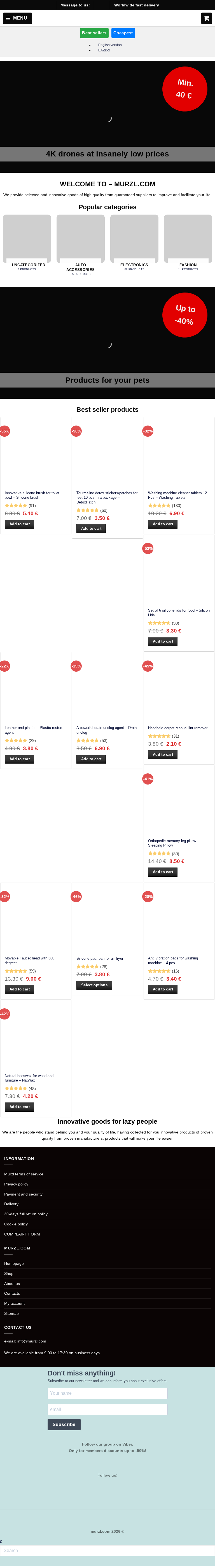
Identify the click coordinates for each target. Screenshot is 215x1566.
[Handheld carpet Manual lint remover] (179, 687)
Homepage (14, 1263)
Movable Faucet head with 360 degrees (29, 960)
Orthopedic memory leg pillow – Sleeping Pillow (173, 843)
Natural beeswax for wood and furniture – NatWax (29, 1078)
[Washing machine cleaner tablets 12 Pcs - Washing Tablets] (179, 452)
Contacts (12, 1293)
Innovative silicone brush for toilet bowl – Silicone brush (32, 495)
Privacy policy (16, 1184)
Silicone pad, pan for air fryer (99, 958)
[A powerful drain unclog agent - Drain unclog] (107, 687)
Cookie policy (16, 1224)
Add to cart (20, 524)
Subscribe (64, 1424)
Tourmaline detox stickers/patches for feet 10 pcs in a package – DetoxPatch (106, 497)
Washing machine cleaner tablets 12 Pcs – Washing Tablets (177, 495)
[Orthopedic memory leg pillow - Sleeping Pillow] (179, 800)
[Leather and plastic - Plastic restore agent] (36, 687)
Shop (8, 1273)
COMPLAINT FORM (22, 1234)
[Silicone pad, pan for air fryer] (107, 918)
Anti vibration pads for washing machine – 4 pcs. (173, 960)
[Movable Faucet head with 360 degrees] (36, 918)
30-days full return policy (26, 1214)
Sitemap (11, 1313)
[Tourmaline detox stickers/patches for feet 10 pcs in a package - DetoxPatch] (107, 452)
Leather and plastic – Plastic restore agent (34, 730)
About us (12, 1283)
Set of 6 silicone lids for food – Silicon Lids (179, 612)
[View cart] (206, 18)
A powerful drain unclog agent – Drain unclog (106, 730)
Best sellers (94, 32)
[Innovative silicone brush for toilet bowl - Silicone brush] (36, 452)
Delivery (11, 1204)
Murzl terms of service (23, 1174)
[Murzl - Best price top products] (107, 18)
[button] (17, 18)
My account (14, 1303)
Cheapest (123, 32)
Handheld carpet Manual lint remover (177, 728)
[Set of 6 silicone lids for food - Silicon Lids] (179, 569)
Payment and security (23, 1194)
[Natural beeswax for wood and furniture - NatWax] (36, 1035)
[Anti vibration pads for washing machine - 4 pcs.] (179, 918)
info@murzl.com (31, 1341)
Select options (94, 985)
